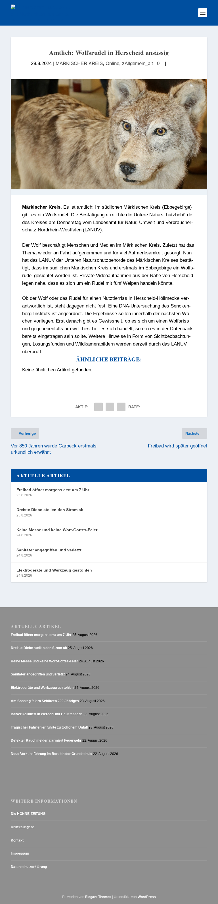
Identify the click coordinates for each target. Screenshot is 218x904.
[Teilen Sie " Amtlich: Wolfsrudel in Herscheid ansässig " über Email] (110, 407)
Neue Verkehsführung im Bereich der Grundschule (51, 754)
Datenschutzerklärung (29, 867)
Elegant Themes (98, 897)
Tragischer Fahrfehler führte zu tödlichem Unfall (49, 727)
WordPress (147, 897)
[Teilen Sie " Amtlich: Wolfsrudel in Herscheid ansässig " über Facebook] (98, 407)
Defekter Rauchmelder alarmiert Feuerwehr (46, 740)
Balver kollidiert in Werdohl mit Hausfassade (47, 714)
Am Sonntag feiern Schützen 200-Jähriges (45, 701)
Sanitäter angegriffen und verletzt (48, 550)
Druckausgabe (23, 827)
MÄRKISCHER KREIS (79, 63)
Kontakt (17, 840)
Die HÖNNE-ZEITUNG (28, 814)
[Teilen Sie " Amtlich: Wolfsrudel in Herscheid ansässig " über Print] (121, 407)
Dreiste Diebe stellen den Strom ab (49, 509)
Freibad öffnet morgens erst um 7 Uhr (52, 489)
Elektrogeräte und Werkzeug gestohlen (54, 570)
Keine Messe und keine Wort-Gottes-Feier (56, 530)
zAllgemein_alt (137, 63)
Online (112, 63)
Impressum (20, 853)
